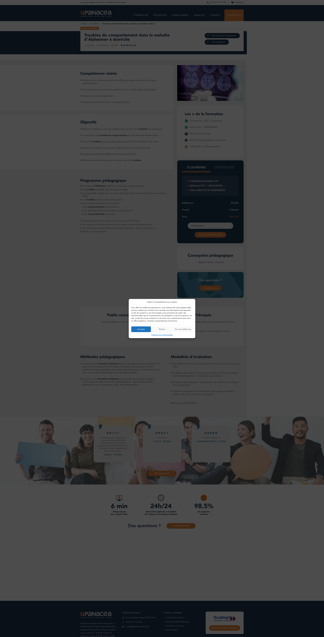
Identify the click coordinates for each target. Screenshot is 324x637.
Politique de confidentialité (162, 335)
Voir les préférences (183, 329)
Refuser (162, 329)
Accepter (141, 329)
